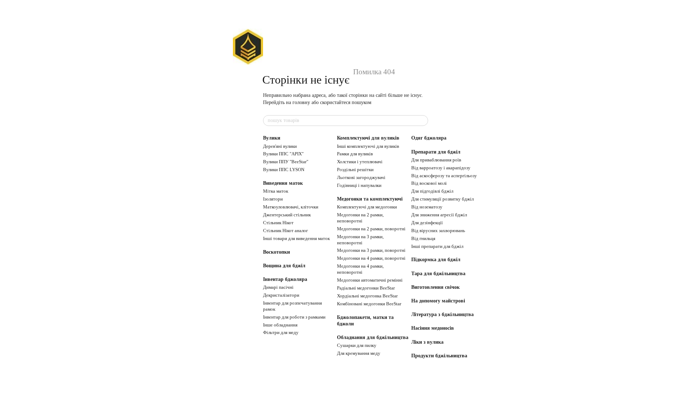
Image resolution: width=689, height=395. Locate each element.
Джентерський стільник (287, 214)
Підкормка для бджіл (435, 259)
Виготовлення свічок (435, 287)
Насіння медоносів (432, 328)
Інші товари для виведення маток (296, 238)
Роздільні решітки (355, 169)
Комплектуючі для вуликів (368, 138)
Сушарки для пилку (356, 345)
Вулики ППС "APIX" (283, 153)
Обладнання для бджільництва (372, 337)
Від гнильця (423, 238)
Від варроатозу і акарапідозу (440, 167)
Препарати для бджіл (435, 152)
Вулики (271, 138)
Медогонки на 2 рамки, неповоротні (360, 218)
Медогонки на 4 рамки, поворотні (371, 258)
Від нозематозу (426, 207)
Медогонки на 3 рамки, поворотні (371, 250)
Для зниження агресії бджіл (439, 214)
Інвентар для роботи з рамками (294, 317)
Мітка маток (275, 191)
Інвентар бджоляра (285, 279)
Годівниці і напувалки (359, 185)
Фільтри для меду (281, 332)
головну (301, 102)
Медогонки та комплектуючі (370, 199)
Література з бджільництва (442, 314)
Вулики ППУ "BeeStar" (285, 161)
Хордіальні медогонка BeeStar (367, 295)
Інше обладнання (280, 325)
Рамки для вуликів (355, 153)
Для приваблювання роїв (436, 160)
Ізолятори (273, 199)
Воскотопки (276, 252)
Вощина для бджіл (284, 265)
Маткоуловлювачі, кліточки (290, 207)
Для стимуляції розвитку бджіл (442, 199)
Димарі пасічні (278, 287)
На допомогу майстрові (438, 301)
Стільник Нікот (278, 222)
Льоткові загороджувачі (361, 177)
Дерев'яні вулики (280, 146)
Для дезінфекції (427, 222)
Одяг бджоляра (428, 138)
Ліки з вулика (427, 342)
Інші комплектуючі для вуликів (368, 146)
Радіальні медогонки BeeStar (366, 288)
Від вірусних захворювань (438, 230)
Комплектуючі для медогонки (367, 207)
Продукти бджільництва (439, 355)
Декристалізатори (281, 295)
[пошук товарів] (422, 120)
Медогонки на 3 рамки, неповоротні (360, 239)
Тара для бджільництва (438, 273)
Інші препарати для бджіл (437, 246)
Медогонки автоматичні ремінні (370, 280)
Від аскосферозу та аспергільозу (444, 175)
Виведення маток (283, 183)
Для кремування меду (358, 353)
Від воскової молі (429, 183)
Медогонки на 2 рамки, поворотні (371, 228)
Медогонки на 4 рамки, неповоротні (360, 269)
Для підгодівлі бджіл (432, 191)
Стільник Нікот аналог (285, 230)
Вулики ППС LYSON (283, 169)
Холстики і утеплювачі (360, 161)
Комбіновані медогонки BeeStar (369, 303)
